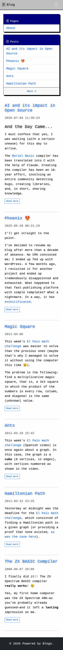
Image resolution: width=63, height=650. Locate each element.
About (10, 28)
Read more (12, 201)
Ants (10, 76)
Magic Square (17, 68)
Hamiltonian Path (21, 83)
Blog (11, 5)
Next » (31, 91)
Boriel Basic (23, 156)
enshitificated (18, 302)
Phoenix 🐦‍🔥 (15, 61)
